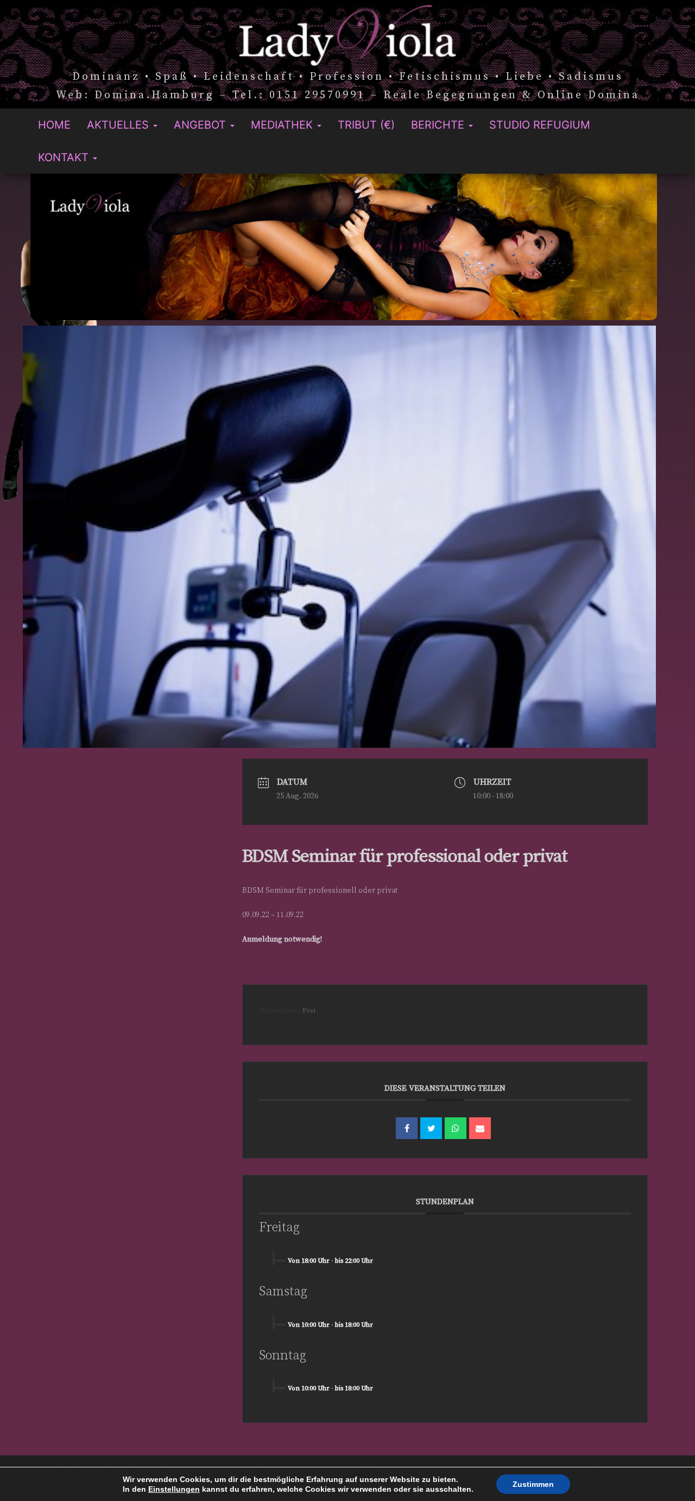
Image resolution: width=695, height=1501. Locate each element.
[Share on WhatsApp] (455, 1128)
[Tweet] (431, 1128)
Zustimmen (533, 1484)
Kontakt (65, 157)
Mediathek (283, 124)
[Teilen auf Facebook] (407, 1128)
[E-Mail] (480, 1128)
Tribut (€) (366, 124)
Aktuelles (119, 124)
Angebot (201, 124)
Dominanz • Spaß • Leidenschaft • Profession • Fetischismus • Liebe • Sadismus (347, 77)
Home (54, 124)
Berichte (439, 124)
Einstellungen (174, 1489)
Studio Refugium (539, 124)
